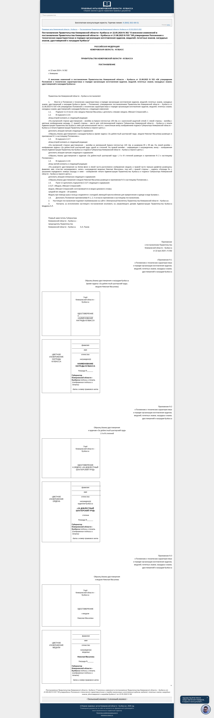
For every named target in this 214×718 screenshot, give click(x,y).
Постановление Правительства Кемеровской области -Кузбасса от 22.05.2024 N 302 (111, 29)
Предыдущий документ (97, 699)
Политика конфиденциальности (107, 713)
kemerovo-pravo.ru (107, 715)
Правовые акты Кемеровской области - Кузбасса (59, 29)
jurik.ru (168, 24)
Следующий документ (117, 699)
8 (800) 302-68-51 (131, 23)
